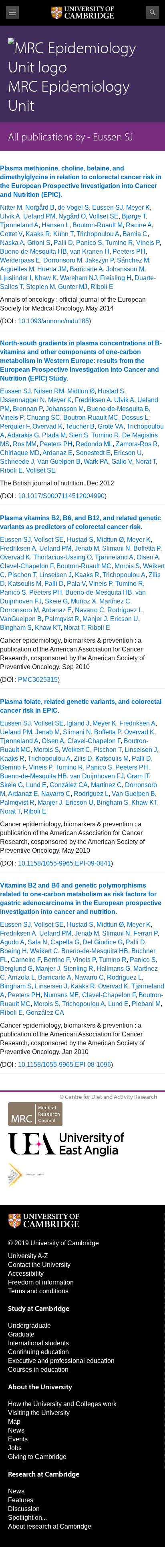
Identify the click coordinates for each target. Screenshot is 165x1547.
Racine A (139, 225)
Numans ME (61, 995)
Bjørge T (134, 216)
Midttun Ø (81, 391)
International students (38, 1343)
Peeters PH (129, 251)
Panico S (89, 242)
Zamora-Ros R (137, 444)
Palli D (63, 242)
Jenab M (86, 548)
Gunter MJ (72, 286)
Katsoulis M (24, 583)
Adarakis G (23, 435)
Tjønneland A (19, 225)
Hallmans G (113, 968)
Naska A (12, 242)
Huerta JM (51, 269)
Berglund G (16, 968)
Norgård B (39, 207)
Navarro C (89, 610)
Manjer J (94, 618)
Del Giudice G (102, 942)
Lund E (36, 785)
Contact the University (39, 1264)
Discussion (24, 1508)
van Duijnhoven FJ (97, 776)
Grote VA (110, 426)
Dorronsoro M (62, 260)
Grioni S (38, 242)
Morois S (127, 566)
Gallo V (121, 461)
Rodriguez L (124, 610)
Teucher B (80, 426)
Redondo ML (94, 444)
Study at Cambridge (38, 1308)
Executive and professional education (61, 1360)
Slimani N (116, 548)
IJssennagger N (22, 400)
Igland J (78, 723)
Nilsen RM (49, 391)
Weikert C (76, 749)
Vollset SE (104, 216)
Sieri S (78, 435)
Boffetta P (146, 548)
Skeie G (56, 601)
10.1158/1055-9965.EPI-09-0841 (64, 863)
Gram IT (138, 776)
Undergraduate (29, 1325)
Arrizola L (21, 977)
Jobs (15, 1448)
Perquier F (14, 426)
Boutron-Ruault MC (90, 417)
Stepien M (40, 286)
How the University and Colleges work (62, 1404)
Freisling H (115, 278)
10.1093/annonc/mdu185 (53, 321)
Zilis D (83, 758)
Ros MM (24, 444)
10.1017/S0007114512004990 (61, 496)
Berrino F (13, 767)
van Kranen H (89, 251)
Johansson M (125, 269)
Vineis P (147, 242)
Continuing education (38, 1352)
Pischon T (22, 574)
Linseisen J (55, 574)
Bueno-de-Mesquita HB (33, 251)
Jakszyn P (99, 260)
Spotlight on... (27, 1517)
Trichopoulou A (97, 233)
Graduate (21, 1334)
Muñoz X (83, 601)
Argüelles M (17, 269)
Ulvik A (10, 216)
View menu (12, 12)
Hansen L (55, 225)
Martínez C (114, 601)
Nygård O (72, 216)
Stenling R (78, 968)
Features (20, 1500)
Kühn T (63, 233)
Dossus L (134, 417)
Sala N (37, 942)
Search (152, 12)
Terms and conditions (38, 1291)
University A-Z (28, 1255)
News (16, 1430)
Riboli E (102, 286)
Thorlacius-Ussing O (62, 557)
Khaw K (45, 278)
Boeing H (13, 951)
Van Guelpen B (58, 461)
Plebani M (146, 1003)
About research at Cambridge (49, 1526)
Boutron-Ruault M (97, 225)
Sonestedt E (93, 452)
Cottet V (11, 233)
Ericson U (128, 452)
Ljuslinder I (15, 278)
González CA (69, 785)
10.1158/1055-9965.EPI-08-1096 (64, 1064)
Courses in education (38, 1369)
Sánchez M (133, 260)
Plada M (54, 435)
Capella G (64, 942)
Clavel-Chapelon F (26, 566)
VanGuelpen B (21, 618)
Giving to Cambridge (37, 1456)
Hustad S (111, 391)
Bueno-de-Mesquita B (118, 408)
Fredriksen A (93, 400)
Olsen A (148, 557)
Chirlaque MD (20, 452)
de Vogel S (73, 207)
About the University (40, 1386)
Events (18, 1439)
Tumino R (119, 242)
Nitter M (11, 207)
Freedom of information (41, 1282)
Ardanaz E (57, 452)
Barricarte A (86, 269)
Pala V (76, 583)
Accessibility (26, 1273)
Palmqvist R (62, 618)
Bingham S (16, 627)
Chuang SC (43, 417)
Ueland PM (39, 216)
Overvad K (47, 426)
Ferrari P (145, 933)
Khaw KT (47, 627)
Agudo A (12, 942)
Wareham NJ (78, 278)
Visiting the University (39, 1412)
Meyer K (138, 207)
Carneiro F (25, 959)
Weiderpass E (20, 260)
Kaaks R (38, 233)
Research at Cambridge (43, 1474)
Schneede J (17, 461)
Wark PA (96, 461)
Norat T (145, 461)
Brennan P (27, 408)
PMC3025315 (38, 679)
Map (14, 1421)
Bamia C (135, 233)
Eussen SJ (107, 207)
